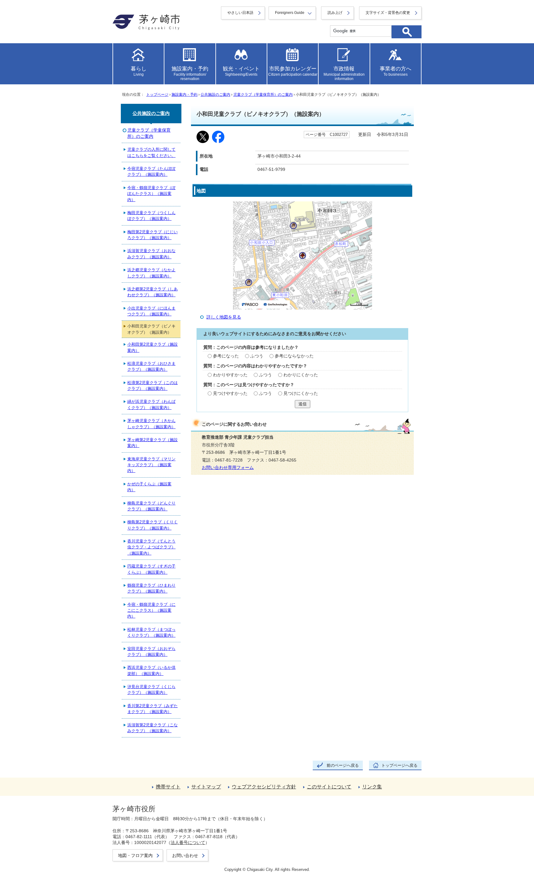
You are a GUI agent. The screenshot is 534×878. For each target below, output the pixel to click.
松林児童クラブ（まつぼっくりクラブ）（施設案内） (151, 632)
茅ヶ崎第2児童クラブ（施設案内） (152, 442)
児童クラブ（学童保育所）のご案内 (263, 94)
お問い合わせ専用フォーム (228, 467)
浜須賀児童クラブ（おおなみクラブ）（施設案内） (151, 253)
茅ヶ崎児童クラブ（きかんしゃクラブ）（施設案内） (151, 423)
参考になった (226, 356)
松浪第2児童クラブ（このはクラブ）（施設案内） (152, 385)
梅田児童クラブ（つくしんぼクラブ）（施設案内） (151, 215)
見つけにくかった (300, 393)
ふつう (256, 356)
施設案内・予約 (184, 94)
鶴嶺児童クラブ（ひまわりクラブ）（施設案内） (151, 588)
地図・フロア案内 (135, 855)
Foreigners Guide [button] (289, 13)
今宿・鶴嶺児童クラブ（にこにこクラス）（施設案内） (151, 610)
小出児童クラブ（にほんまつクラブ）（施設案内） (151, 311)
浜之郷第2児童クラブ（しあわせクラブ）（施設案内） (152, 292)
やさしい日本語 (240, 13)
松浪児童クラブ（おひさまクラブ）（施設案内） (151, 366)
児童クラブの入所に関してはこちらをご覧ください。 (151, 152)
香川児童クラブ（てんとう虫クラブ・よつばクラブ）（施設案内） (151, 547)
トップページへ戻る (399, 765)
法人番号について (188, 842)
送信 (303, 404)
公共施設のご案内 (215, 94)
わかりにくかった (300, 375)
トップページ (157, 94)
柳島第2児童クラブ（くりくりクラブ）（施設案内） (152, 525)
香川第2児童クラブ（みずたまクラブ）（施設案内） (152, 708)
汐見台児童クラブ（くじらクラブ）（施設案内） (151, 689)
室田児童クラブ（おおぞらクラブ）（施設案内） (151, 651)
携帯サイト (168, 786)
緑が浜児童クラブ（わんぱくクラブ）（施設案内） (151, 404)
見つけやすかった (230, 393)
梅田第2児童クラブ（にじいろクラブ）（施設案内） (152, 235)
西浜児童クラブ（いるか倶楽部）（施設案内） (151, 670)
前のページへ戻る (343, 765)
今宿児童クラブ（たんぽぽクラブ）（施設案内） (151, 171)
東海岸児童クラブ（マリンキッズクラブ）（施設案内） (151, 465)
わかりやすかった (230, 375)
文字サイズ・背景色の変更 (388, 13)
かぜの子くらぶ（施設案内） (149, 487)
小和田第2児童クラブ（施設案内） (152, 347)
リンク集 (372, 786)
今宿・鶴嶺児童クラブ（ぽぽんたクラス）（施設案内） (151, 193)
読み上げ (335, 13)
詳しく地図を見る (223, 317)
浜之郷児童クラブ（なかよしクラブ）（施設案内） (151, 273)
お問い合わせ (185, 855)
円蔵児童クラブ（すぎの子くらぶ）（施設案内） (151, 569)
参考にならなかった (294, 356)
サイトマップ (206, 786)
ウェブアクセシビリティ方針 (264, 786)
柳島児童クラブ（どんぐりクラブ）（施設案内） (151, 506)
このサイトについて (329, 786)
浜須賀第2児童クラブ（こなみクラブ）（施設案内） (152, 728)
